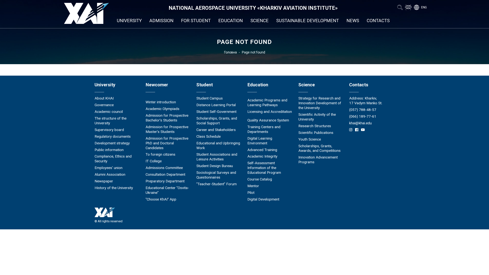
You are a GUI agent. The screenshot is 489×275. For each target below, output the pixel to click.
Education (230, 20)
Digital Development (263, 199)
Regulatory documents (113, 136)
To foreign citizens (160, 154)
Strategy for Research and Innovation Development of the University (319, 103)
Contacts (378, 20)
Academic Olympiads (162, 109)
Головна (230, 52)
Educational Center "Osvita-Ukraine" (167, 190)
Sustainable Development (307, 20)
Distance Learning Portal (216, 105)
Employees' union (108, 168)
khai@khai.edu (360, 123)
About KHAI (104, 98)
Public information (109, 150)
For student (196, 20)
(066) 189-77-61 (362, 116)
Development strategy (112, 143)
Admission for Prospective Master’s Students (167, 129)
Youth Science (309, 139)
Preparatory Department (165, 181)
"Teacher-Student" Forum (216, 184)
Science (259, 20)
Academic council (109, 111)
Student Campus (209, 98)
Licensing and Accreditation (269, 111)
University (129, 20)
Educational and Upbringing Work (218, 145)
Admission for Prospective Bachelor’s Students (167, 117)
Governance (104, 105)
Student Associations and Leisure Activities (216, 156)
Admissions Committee (164, 168)
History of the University (114, 188)
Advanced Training (262, 150)
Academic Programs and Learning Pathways (267, 102)
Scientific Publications (315, 132)
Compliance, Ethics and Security (113, 158)
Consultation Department (165, 174)
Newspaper (104, 181)
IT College (154, 161)
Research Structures (314, 126)
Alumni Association (110, 174)
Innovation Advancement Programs (318, 159)
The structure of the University (110, 120)
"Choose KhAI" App (161, 199)
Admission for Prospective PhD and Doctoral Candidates (167, 143)
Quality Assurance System (268, 120)
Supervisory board (109, 130)
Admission (161, 20)
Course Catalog (259, 179)
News (353, 20)
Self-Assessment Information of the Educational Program (264, 168)
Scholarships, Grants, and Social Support (216, 120)
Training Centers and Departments (263, 129)
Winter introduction (161, 102)
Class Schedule (208, 136)
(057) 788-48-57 (362, 110)
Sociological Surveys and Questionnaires (216, 175)
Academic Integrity (262, 156)
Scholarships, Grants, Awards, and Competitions (319, 148)
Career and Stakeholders (216, 130)
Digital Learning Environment (259, 140)
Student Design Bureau (214, 166)
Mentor (253, 186)
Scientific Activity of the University (317, 116)
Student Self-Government (216, 111)
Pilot (250, 192)
